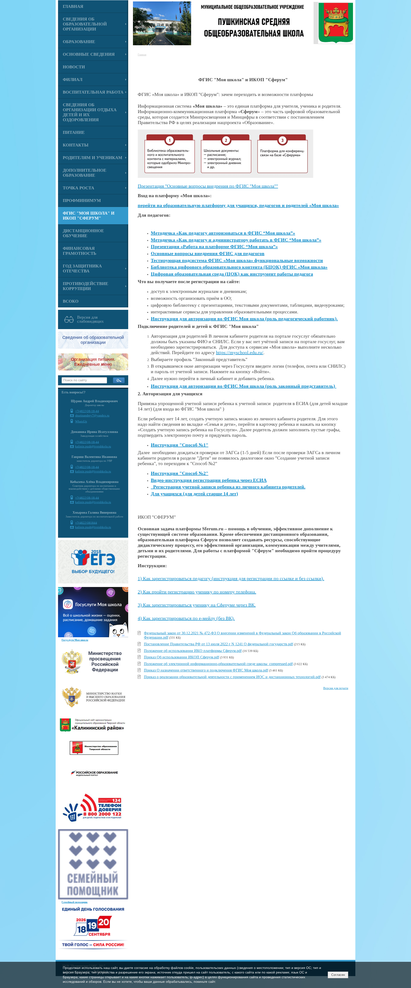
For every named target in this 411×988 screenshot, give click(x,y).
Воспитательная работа (93, 92)
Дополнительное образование (84, 173)
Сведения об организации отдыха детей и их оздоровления (90, 112)
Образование (79, 41)
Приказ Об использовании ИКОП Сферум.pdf (181, 657)
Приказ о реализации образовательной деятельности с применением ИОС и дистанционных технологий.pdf (232, 677)
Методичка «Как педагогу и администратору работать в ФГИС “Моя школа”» (236, 239)
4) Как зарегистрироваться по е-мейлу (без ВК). (186, 618)
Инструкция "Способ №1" (179, 444)
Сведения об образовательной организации (85, 24)
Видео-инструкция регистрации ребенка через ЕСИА (209, 480)
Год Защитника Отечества (82, 268)
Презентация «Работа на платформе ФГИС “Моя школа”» (214, 246)
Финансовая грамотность (79, 251)
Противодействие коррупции (85, 286)
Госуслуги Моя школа (75, 639)
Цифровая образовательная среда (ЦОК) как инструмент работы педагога (232, 273)
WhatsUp (81, 421)
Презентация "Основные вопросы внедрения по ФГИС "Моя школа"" (208, 186)
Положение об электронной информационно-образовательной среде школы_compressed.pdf (218, 664)
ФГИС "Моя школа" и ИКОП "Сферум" (88, 216)
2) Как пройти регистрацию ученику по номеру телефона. (197, 591)
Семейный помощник (75, 902)
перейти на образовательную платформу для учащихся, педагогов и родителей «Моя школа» (238, 205)
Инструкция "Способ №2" (179, 473)
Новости (74, 67)
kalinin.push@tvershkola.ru (93, 446)
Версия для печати (335, 688)
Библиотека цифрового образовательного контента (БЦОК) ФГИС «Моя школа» (239, 267)
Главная (73, 6)
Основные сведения (89, 54)
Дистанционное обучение (83, 233)
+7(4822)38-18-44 (87, 411)
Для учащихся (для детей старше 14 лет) (194, 493)
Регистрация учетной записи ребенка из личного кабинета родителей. (228, 486)
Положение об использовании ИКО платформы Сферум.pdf (193, 651)
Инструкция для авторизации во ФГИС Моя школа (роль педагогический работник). (244, 318)
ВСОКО (70, 301)
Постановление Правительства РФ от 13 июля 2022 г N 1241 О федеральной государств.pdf (218, 644)
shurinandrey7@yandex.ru (92, 415)
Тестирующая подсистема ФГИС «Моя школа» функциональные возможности (237, 260)
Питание (74, 132)
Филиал (72, 79)
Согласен (338, 975)
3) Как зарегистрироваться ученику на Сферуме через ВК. (197, 604)
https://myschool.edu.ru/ (239, 352)
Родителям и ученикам (92, 157)
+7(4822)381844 (86, 522)
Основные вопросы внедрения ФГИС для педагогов (207, 253)
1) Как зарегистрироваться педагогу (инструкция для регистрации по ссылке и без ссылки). (231, 578)
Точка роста (78, 188)
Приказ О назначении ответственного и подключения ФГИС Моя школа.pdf (206, 670)
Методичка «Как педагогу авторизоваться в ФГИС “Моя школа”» (223, 233)
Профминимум (82, 200)
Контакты (75, 145)
